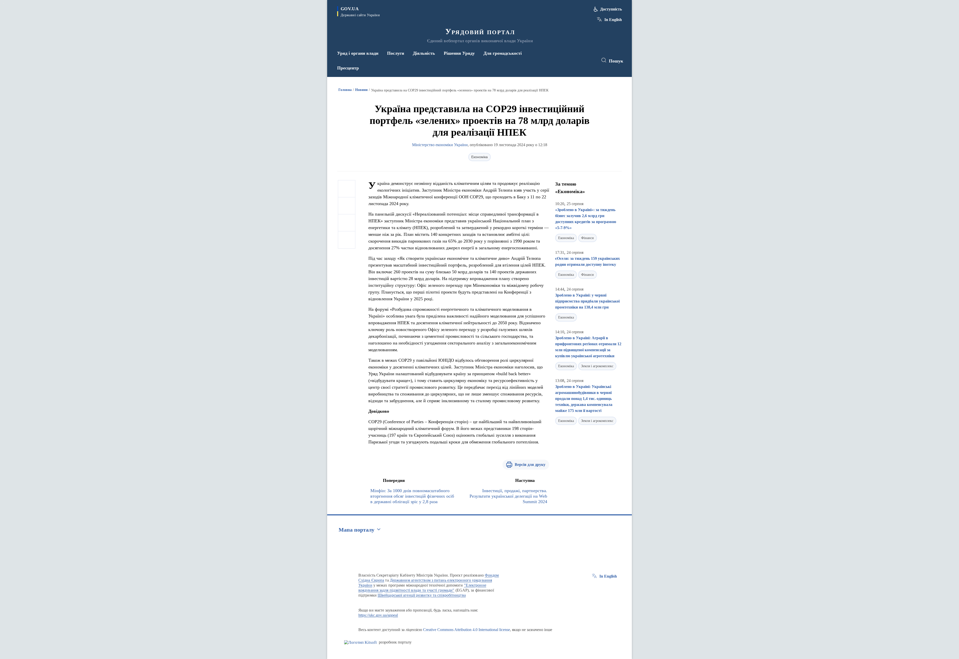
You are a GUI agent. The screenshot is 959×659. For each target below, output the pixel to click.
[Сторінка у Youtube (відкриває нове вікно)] (590, 60)
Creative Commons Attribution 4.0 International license (466, 630)
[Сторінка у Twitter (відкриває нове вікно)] (580, 60)
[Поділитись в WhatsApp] (346, 222)
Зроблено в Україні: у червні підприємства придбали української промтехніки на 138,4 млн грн (587, 301)
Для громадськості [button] (502, 53)
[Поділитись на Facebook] (346, 188)
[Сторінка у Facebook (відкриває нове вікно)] (571, 60)
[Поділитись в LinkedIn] (346, 239)
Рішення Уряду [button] (459, 53)
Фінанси (587, 238)
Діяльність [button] (424, 53)
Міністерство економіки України (440, 145)
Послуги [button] (395, 53)
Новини (361, 90)
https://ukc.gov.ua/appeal (378, 615)
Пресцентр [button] (348, 67)
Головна (345, 90)
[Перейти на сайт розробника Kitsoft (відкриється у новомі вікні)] (360, 642)
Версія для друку (530, 464)
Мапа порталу (356, 530)
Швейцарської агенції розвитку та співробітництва (422, 595)
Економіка (479, 157)
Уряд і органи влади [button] (357, 53)
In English (613, 19)
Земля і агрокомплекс (597, 366)
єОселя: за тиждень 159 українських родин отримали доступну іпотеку (587, 261)
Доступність (611, 9)
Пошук (616, 60)
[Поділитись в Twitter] (346, 205)
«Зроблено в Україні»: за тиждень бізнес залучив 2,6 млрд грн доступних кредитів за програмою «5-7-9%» (585, 219)
